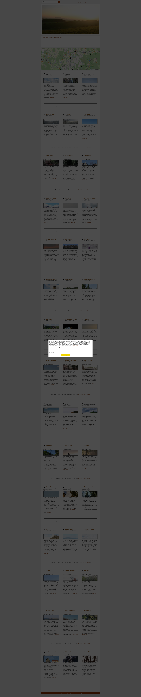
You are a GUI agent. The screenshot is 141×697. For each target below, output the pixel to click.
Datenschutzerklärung (74, 345)
